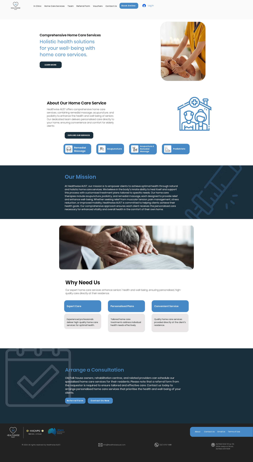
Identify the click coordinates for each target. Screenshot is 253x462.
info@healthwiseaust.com (114, 445)
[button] (37, 6)
